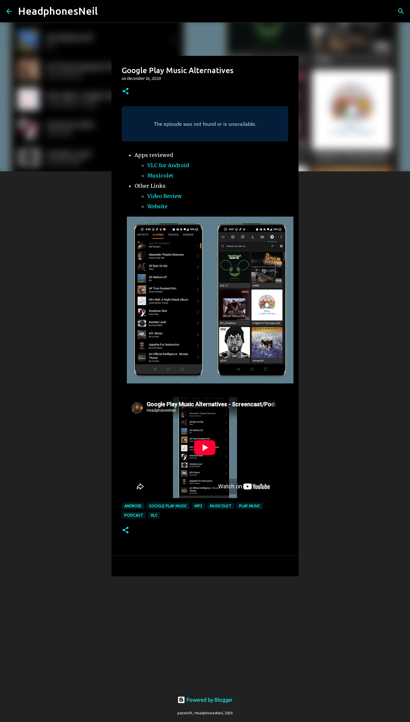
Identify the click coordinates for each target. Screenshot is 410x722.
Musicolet (160, 175)
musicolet (221, 506)
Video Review (164, 196)
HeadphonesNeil (58, 11)
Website (157, 206)
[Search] (107, 11)
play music (249, 506)
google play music (168, 506)
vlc (154, 515)
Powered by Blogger (209, 700)
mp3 (198, 506)
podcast (133, 515)
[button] (125, 91)
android (133, 506)
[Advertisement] (205, 631)
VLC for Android (168, 165)
